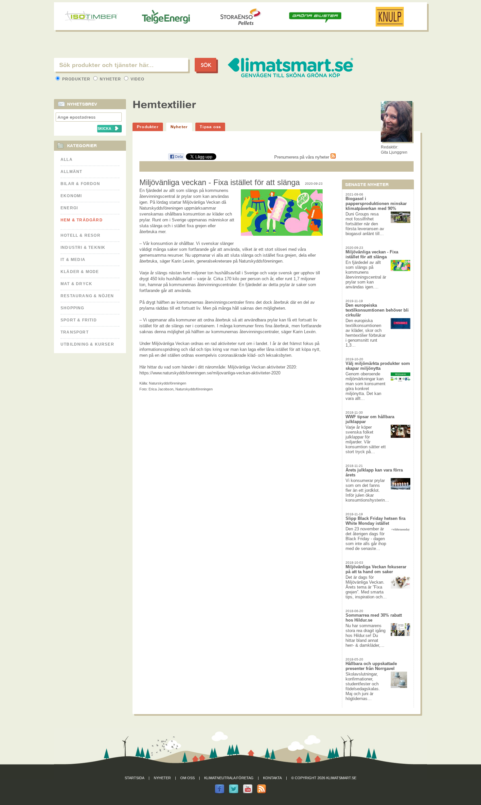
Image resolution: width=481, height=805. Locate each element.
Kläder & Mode (80, 271)
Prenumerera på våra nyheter (302, 157)
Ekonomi (71, 196)
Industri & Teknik (83, 247)
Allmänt (71, 171)
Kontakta (272, 778)
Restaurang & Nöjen (87, 296)
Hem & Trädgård (82, 220)
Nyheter (110, 79)
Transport (75, 332)
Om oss (187, 778)
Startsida (134, 778)
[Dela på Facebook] (176, 158)
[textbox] (121, 65)
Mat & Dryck (76, 284)
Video (136, 79)
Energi (69, 208)
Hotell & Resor (80, 235)
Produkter (76, 79)
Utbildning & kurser (87, 344)
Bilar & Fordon (80, 183)
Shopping (72, 308)
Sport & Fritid (79, 320)
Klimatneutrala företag (229, 778)
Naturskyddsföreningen (167, 383)
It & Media (73, 259)
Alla (67, 159)
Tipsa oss (210, 126)
